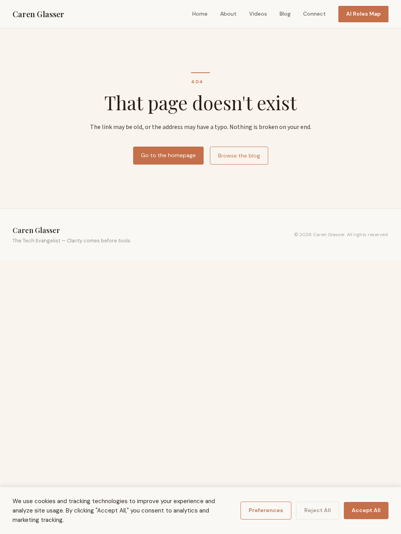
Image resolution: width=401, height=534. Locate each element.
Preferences (266, 510)
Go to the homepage (168, 155)
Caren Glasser (38, 14)
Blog (285, 13)
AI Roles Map (363, 13)
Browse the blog (239, 155)
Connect (314, 13)
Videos (258, 13)
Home (200, 13)
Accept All (366, 510)
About (228, 13)
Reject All (317, 510)
